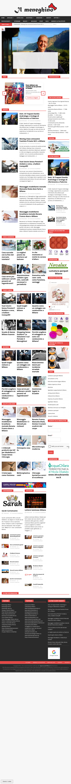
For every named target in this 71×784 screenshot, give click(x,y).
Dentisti (48, 18)
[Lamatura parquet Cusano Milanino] (28, 537)
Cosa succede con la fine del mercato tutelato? (8, 255)
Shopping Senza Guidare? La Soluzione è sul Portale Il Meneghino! (23, 336)
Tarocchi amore (14, 562)
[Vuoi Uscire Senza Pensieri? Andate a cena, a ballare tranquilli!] (10, 171)
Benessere (39, 18)
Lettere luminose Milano (35, 510)
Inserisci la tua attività (58, 21)
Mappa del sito (51, 662)
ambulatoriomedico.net (31, 632)
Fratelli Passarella (38, 584)
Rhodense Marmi (38, 566)
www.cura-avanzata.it (7, 630)
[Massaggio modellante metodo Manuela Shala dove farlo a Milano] (10, 196)
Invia (50, 443)
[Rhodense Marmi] (28, 567)
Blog (47, 21)
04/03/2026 (24, 143)
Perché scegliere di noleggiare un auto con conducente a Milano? (39, 336)
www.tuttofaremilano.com (31, 617)
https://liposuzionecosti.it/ (8, 614)
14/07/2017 (36, 577)
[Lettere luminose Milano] (35, 501)
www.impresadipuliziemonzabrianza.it (34, 623)
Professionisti (5, 21)
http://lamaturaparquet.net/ (9, 612)
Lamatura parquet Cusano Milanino (38, 536)
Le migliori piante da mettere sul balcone (22, 255)
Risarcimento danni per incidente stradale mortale (38, 367)
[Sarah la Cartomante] (5, 580)
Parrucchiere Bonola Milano (56, 123)
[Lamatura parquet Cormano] (28, 557)
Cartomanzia (7, 490)
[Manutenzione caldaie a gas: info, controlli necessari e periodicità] (24, 268)
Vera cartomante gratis (16, 545)
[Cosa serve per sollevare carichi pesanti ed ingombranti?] (9, 269)
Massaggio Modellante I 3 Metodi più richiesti (23, 422)
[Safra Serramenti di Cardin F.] (28, 575)
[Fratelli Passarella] (28, 585)
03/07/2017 (36, 586)
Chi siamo (28, 662)
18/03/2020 (13, 538)
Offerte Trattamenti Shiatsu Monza (11, 621)
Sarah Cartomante (10, 511)
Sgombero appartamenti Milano (57, 380)
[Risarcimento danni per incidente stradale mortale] (39, 355)
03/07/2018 (36, 567)
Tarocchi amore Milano (16, 570)
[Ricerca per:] (60, 24)
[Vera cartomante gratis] (5, 546)
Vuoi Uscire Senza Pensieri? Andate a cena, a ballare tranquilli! (31, 163)
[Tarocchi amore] (5, 563)
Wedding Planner (6, 626)
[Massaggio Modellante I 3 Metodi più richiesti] (24, 412)
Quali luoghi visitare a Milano (22, 308)
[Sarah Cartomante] (12, 501)
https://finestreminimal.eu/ (32, 637)
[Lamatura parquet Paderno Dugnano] (28, 547)
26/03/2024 (24, 193)
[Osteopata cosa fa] (24, 440)
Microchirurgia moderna (38, 448)
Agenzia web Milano (45, 665)
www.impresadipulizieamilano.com (34, 621)
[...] (28, 133)
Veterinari (17, 21)
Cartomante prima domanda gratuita (15, 535)
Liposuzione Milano (30, 605)
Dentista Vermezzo (53, 121)
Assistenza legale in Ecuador (36, 391)
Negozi (25, 21)
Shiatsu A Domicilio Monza (8, 623)
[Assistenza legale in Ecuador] (39, 381)
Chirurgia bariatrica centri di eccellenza (39, 475)
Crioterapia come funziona (8, 474)
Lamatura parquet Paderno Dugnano (38, 546)
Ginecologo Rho (52, 103)
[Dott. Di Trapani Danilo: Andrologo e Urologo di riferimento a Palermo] (10, 123)
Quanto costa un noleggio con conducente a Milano (38, 309)
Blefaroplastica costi (23, 474)
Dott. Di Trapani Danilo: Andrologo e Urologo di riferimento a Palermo (29, 116)
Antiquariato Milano (53, 383)
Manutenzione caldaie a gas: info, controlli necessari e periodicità (23, 280)
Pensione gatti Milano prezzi (56, 117)
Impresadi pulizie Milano (31, 624)
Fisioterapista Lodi (53, 395)
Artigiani (10, 18)
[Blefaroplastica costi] (24, 466)
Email (50, 426)
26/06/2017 (13, 580)
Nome (50, 416)
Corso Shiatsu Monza (7, 617)
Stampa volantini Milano (8, 610)
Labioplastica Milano (30, 606)
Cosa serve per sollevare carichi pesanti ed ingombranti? (9, 279)
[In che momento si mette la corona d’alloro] (39, 245)
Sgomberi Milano (53, 392)
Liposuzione (51, 404)
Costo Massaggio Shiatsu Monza (10, 619)
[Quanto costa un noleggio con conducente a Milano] (39, 298)
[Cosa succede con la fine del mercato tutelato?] (9, 245)
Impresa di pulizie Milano (55, 389)
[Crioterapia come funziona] (9, 466)
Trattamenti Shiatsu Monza (9, 624)
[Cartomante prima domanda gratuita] (5, 536)
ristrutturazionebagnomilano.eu (33, 633)
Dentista (50, 378)
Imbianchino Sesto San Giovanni (33, 628)
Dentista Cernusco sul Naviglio (57, 398)
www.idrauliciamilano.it (58, 466)
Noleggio (34, 21)
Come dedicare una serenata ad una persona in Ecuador (33, 86)
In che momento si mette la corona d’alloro (39, 255)
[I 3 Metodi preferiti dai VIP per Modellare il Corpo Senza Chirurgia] (9, 440)
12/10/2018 (36, 539)
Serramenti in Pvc (53, 369)
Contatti (60, 662)
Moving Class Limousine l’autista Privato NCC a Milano (35, 58)
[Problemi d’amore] (5, 555)
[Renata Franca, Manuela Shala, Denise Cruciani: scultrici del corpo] (39, 412)
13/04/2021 (6, 513)
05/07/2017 (13, 555)
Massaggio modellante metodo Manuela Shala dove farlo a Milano (32, 189)
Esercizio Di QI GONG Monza (9, 615)
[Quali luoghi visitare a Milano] (24, 298)
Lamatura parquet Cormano (38, 556)
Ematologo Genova (7, 608)
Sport (41, 21)
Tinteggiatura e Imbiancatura (32, 626)
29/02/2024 (24, 219)
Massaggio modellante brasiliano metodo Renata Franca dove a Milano (30, 214)
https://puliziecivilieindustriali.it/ (10, 628)
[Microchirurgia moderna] (39, 440)
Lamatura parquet (53, 401)
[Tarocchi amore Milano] (5, 571)
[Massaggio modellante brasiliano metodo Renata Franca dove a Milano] (10, 221)
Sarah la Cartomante (16, 579)
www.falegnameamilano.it (31, 614)
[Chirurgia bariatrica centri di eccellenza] (39, 466)
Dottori (56, 18)
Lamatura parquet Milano (58, 262)
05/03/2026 (24, 121)
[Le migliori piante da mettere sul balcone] (24, 245)
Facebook (67, 662)
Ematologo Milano (6, 605)
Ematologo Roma (6, 606)
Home (3, 18)
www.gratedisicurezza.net (31, 612)
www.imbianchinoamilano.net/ (33, 619)
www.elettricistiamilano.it (31, 610)
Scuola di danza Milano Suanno (8, 333)
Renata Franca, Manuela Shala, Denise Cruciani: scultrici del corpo (39, 424)
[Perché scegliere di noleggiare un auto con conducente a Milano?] (39, 325)
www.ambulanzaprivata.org (32, 635)
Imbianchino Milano (53, 386)
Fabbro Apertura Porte (54, 375)
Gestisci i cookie (7, 781)
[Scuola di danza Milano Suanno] (9, 325)
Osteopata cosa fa (23, 449)
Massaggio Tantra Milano (55, 96)
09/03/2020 (29, 512)
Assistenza (29, 18)
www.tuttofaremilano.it (31, 615)
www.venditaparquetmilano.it (32, 608)
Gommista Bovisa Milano (55, 99)
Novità (5, 109)
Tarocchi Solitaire (53, 407)
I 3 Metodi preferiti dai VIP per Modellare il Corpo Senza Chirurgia (8, 452)
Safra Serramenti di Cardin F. (38, 575)
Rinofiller (50, 105)
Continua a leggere (32, 97)
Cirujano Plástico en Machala (9, 632)
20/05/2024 (24, 168)
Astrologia (20, 18)
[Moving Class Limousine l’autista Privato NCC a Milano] (10, 147)
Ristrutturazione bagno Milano (57, 372)
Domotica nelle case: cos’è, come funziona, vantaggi (38, 278)
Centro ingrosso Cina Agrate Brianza (58, 92)
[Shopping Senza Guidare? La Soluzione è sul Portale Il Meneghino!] (24, 325)
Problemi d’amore (15, 553)
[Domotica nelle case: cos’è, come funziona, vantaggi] (39, 268)
